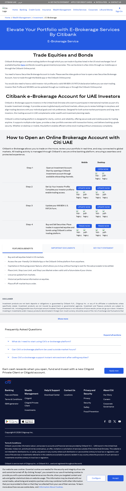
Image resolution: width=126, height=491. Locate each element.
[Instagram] (109, 421)
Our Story (107, 395)
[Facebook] (104, 421)
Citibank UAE (10, 2)
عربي (20, 2)
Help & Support (52, 390)
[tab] (23, 10)
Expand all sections (112, 335)
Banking (23, 10)
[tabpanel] (63, 270)
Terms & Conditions (13, 399)
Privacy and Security (89, 392)
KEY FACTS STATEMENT (59, 2)
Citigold (28, 398)
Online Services (80, 10)
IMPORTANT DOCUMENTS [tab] (63, 248)
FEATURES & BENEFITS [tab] (22, 248)
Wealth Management (62, 10)
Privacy (87, 398)
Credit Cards (34, 10)
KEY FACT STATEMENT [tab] (103, 248)
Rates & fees (101, 2)
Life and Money (106, 10)
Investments (30, 410)
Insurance (46, 10)
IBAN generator (11, 404)
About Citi (108, 390)
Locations (68, 395)
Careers (106, 399)
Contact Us (116, 2)
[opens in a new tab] (85, 195)
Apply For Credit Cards (81, 2)
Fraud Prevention (91, 411)
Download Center (52, 395)
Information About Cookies (51, 487)
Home (15, 10)
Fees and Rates (11, 395)
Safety (86, 407)
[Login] (119, 8)
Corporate (93, 10)
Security (87, 403)
